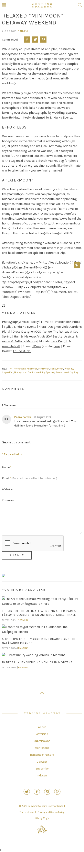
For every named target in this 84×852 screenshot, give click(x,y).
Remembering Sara (42, 754)
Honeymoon (56, 368)
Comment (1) (10, 39)
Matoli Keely (21, 117)
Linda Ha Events (61, 117)
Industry (42, 775)
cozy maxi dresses (21, 161)
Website (7, 489)
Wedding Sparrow (45, 372)
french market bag (51, 161)
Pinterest (43, 39)
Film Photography (17, 368)
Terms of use (26, 812)
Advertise (42, 734)
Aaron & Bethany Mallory (19, 341)
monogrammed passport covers (33, 248)
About (42, 727)
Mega (46, 818)
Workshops (41, 747)
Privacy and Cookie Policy (51, 812)
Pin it (77, 265)
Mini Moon (43, 368)
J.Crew (36, 346)
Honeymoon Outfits (24, 372)
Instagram (47, 792)
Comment (8, 500)
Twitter (35, 39)
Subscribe (42, 768)
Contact (42, 761)
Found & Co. (22, 351)
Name (6, 467)
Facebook (27, 39)
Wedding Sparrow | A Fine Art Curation (42, 5)
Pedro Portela (23, 417)
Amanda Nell (11, 346)
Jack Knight (59, 341)
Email (29, 478)
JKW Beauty (54, 336)
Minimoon (32, 368)
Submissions (42, 741)
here (57, 346)
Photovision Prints (68, 322)
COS (38, 331)
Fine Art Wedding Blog (66, 372)
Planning (23, 31)
